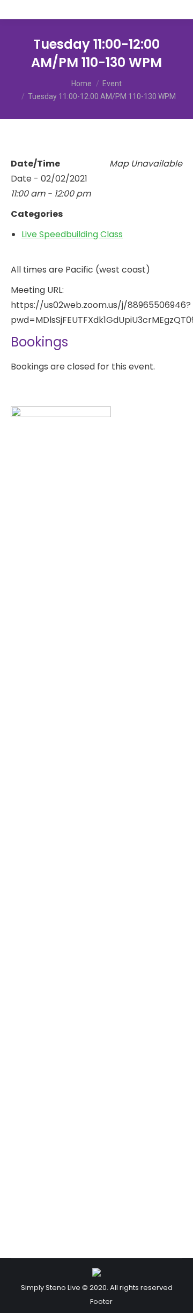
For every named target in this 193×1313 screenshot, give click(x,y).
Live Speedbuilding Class (72, 234)
